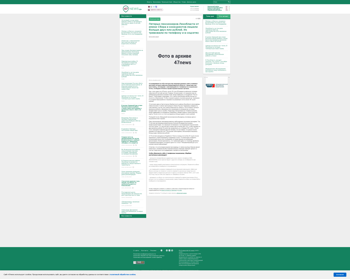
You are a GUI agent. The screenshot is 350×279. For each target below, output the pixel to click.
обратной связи (182, 193)
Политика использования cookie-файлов (147, 257)
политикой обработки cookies (123, 274)
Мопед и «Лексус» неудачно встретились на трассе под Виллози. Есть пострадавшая (131, 34)
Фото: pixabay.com (155, 80)
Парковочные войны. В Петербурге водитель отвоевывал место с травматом (129, 65)
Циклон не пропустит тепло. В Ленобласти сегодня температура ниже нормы (132, 98)
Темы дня (210, 16)
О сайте (136, 250)
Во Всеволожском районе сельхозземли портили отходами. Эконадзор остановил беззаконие (130, 153)
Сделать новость (156, 9)
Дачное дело (191, 2)
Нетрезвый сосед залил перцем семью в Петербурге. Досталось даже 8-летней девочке (131, 23)
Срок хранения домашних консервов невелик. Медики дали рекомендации (131, 174)
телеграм (154, 7)
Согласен (340, 275)
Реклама (153, 250)
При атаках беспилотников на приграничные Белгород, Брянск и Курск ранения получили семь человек (132, 54)
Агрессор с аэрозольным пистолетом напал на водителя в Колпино (130, 43)
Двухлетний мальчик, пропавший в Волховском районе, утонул (214, 54)
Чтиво (184, 2)
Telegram (169, 250)
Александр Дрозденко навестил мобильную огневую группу (132, 212)
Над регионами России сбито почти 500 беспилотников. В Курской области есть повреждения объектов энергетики (132, 87)
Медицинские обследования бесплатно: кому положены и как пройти (215, 70)
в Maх (180, 190)
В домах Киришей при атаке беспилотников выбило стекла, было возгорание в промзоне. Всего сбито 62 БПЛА (216, 39)
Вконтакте (167, 250)
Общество (177, 2)
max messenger (156, 7)
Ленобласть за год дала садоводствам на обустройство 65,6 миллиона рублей (131, 76)
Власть (149, 2)
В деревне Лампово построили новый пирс (129, 130)
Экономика (157, 2)
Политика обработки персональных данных (148, 255)
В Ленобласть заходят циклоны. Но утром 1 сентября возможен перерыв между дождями (216, 62)
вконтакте (151, 7)
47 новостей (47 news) (187, 250)
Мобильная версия (149, 7)
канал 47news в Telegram (169, 190)
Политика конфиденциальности (144, 254)
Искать (229, 2)
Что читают (223, 16)
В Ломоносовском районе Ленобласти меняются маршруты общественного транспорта (131, 164)
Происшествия (167, 2)
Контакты (144, 250)
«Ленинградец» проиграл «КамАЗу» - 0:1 (130, 203)
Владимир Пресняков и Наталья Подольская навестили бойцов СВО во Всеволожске (130, 121)
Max (172, 250)
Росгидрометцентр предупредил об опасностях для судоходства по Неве (131, 195)
